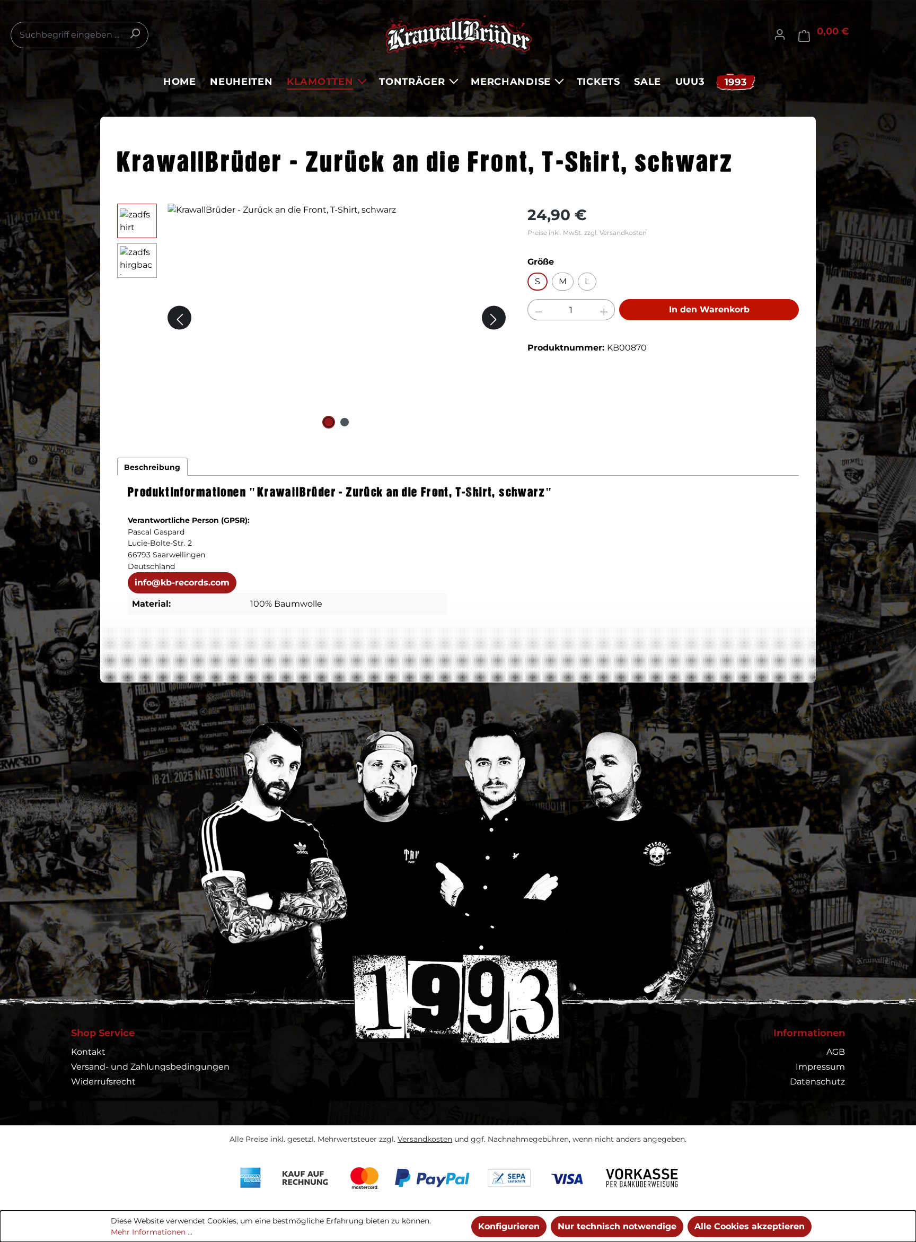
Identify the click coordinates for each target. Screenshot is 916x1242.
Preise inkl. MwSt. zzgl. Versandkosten (587, 233)
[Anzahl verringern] (538, 309)
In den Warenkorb (709, 309)
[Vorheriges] (179, 318)
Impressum (820, 1067)
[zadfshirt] (337, 318)
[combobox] (79, 35)
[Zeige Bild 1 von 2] (328, 422)
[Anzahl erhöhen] (604, 309)
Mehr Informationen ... (151, 1232)
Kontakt (88, 1052)
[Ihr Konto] (780, 34)
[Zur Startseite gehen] (458, 35)
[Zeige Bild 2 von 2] (344, 422)
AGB (835, 1052)
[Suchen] (134, 33)
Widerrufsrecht (103, 1082)
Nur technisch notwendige (617, 1226)
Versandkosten (425, 1139)
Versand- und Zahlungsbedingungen (150, 1067)
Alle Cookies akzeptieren (749, 1226)
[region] (312, 318)
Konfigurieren (509, 1226)
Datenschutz (817, 1082)
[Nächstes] (494, 318)
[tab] (152, 467)
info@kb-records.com (182, 583)
